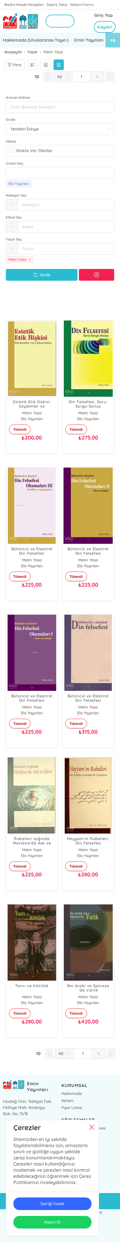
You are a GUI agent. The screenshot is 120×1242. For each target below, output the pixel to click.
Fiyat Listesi (71, 1107)
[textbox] (60, 173)
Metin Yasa (32, 412)
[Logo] (20, 21)
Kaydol (104, 27)
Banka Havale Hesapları (24, 4)
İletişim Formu (81, 4)
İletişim (67, 1100)
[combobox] (60, 173)
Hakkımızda (71, 1093)
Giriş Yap (103, 15)
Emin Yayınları (88, 40)
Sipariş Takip (57, 4)
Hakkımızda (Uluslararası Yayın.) (35, 40)
